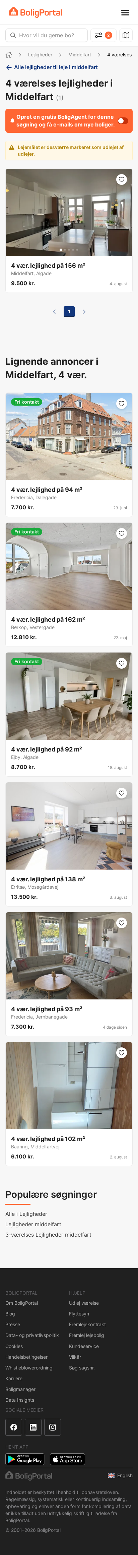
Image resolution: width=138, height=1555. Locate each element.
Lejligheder (40, 54)
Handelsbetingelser (26, 1357)
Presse (12, 1324)
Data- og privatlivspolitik (32, 1335)
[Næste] (84, 311)
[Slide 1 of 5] (61, 250)
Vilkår (75, 1357)
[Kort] (126, 35)
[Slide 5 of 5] (77, 250)
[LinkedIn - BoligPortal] (33, 1427)
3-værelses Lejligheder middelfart (48, 1234)
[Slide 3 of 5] (69, 250)
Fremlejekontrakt (87, 1324)
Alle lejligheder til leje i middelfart (56, 67)
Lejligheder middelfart (33, 1224)
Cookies (14, 1346)
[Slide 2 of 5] (65, 250)
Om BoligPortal (21, 1303)
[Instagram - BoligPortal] (52, 1427)
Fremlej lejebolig (86, 1335)
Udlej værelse (84, 1303)
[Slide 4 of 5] (73, 250)
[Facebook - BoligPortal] (13, 1427)
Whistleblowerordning (29, 1367)
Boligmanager (20, 1389)
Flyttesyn (79, 1313)
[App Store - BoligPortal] (67, 1459)
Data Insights (19, 1400)
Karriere (13, 1378)
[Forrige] (54, 311)
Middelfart (79, 54)
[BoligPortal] (35, 12)
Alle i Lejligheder (26, 1213)
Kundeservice (84, 1346)
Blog (10, 1313)
